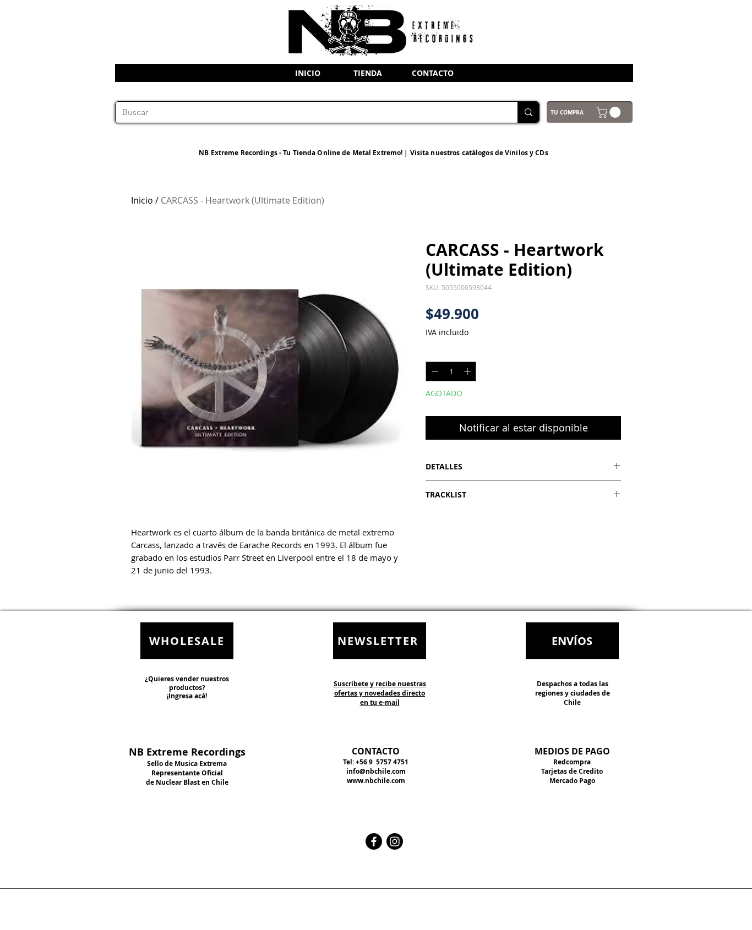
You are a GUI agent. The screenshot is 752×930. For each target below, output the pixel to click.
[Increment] (468, 371)
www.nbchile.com (376, 780)
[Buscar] (528, 112)
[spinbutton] (451, 371)
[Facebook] (374, 841)
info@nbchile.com (376, 771)
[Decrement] (433, 371)
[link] (609, 112)
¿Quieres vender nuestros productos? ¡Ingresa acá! (187, 687)
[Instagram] (394, 841)
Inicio (142, 200)
